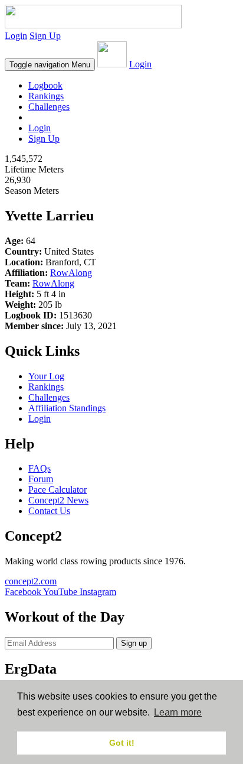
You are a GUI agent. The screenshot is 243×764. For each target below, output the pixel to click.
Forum (40, 479)
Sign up (134, 643)
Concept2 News (58, 500)
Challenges (49, 107)
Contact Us (49, 511)
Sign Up (45, 36)
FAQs (39, 468)
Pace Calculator (57, 490)
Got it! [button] (121, 742)
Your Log (46, 376)
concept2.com (31, 581)
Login (16, 36)
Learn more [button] (178, 712)
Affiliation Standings (67, 408)
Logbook (45, 85)
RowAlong (71, 273)
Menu (49, 64)
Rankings (46, 96)
